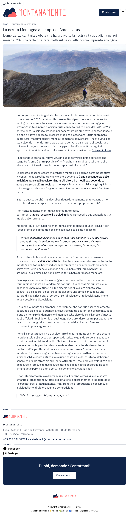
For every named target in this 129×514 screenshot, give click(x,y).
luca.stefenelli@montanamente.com (48, 439)
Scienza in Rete (101, 150)
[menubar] (12, 3)
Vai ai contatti (64, 475)
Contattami (109, 12)
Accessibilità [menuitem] (14, 3)
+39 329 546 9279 (14, 439)
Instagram (14, 453)
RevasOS (94, 510)
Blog (5, 24)
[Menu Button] (123, 12)
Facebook (14, 448)
